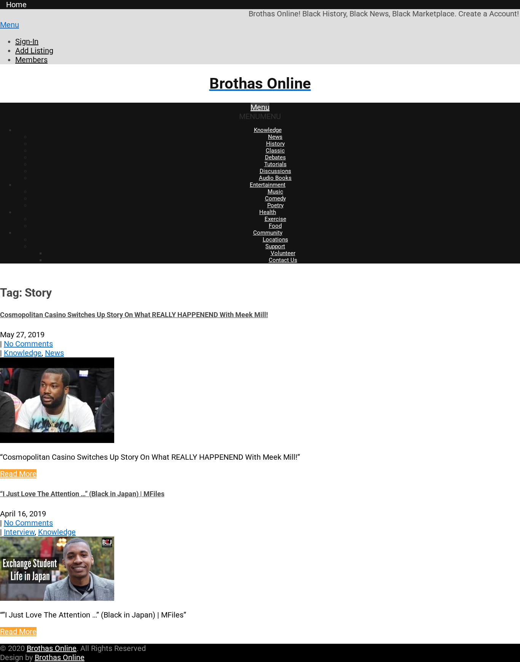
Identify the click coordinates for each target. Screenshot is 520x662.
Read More (18, 473)
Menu (9, 24)
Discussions (275, 171)
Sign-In (26, 41)
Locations (275, 239)
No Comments (28, 343)
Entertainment (268, 184)
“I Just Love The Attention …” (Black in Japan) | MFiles (82, 494)
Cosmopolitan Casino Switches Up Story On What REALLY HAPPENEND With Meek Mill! (134, 315)
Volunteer (283, 253)
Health (267, 212)
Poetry (275, 205)
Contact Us (283, 260)
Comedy (275, 198)
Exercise (275, 219)
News (275, 136)
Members (31, 59)
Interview (19, 532)
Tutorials (275, 164)
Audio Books (275, 178)
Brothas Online (52, 648)
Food (275, 225)
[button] (260, 116)
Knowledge (268, 130)
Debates (275, 157)
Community (267, 232)
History (275, 143)
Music (275, 191)
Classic (275, 150)
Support (275, 246)
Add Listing (34, 50)
